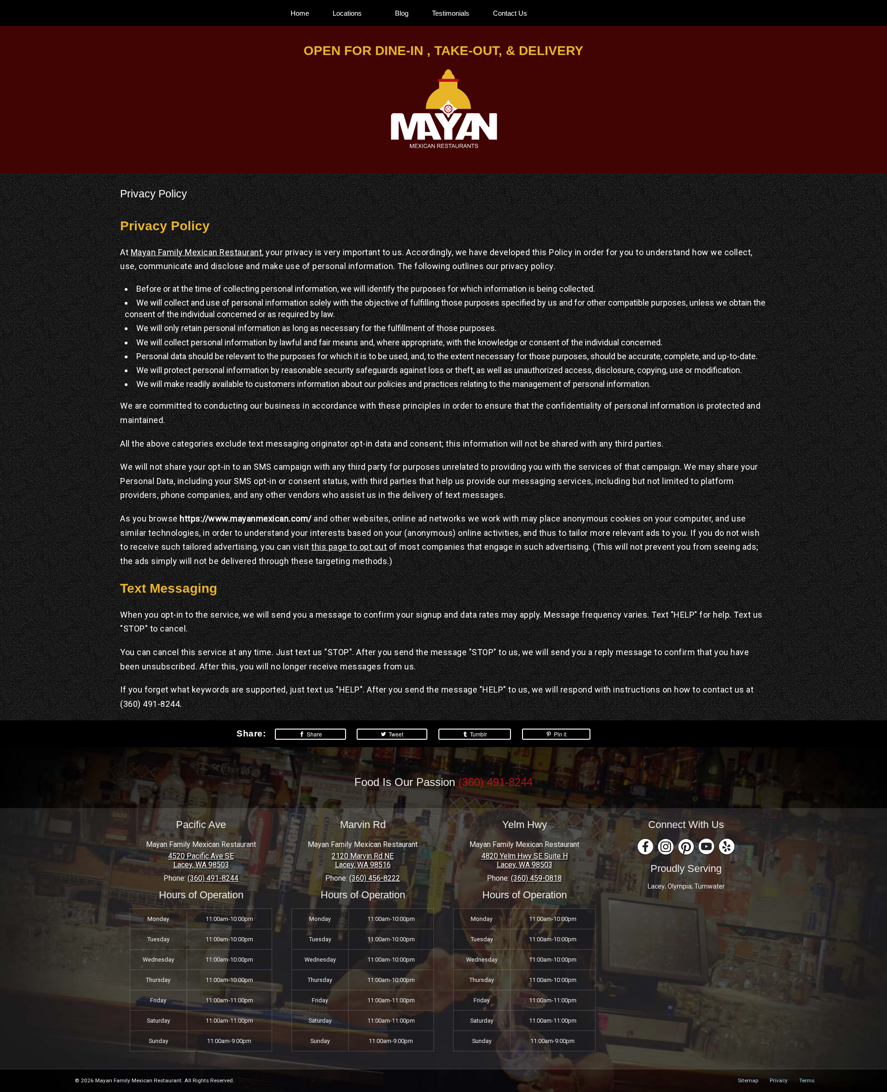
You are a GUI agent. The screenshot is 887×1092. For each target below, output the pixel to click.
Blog (401, 13)
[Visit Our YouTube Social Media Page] (706, 846)
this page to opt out (349, 547)
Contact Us (510, 13)
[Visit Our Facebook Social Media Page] (645, 846)
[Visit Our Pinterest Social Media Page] (686, 846)
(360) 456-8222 (374, 878)
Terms (806, 1080)
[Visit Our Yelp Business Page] (726, 846)
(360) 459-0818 (536, 878)
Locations (347, 13)
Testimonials (450, 13)
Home (300, 13)
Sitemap (748, 1080)
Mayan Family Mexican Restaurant (196, 252)
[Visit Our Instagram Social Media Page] (665, 846)
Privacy (779, 1080)
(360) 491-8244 (495, 782)
